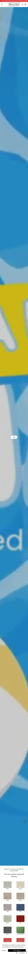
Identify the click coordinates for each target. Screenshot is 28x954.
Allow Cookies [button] (17, 950)
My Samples (22, 953)
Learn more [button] (20, 947)
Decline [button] (4, 950)
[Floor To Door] (14, 4)
